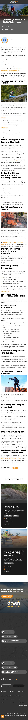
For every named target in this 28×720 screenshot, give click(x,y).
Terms (23, 715)
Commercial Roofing (5, 695)
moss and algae (14, 160)
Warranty (12, 702)
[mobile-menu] (2, 716)
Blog (19, 699)
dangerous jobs (5, 291)
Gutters (2, 702)
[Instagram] (15, 468)
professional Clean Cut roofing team (10, 458)
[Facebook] (13, 468)
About (12, 691)
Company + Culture (14, 695)
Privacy (18, 715)
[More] (17, 468)
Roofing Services (4, 699)
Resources (21, 691)
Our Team (12, 699)
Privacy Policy (21, 702)
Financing (20, 695)
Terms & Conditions (22, 705)
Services (3, 691)
